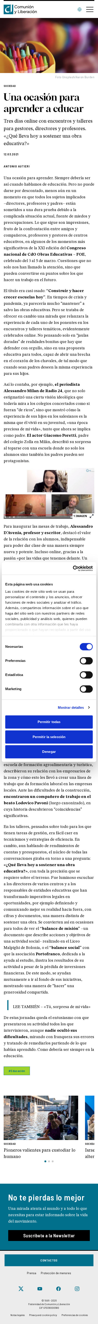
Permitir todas (49, 722)
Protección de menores (56, 1273)
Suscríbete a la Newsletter (49, 1235)
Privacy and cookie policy (43, 1314)
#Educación (16, 1071)
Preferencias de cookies (75, 1314)
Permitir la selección (49, 737)
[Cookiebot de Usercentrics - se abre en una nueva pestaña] (73, 568)
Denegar (49, 752)
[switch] (86, 660)
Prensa (31, 1273)
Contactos (48, 1260)
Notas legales (17, 1314)
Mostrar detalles (71, 707)
